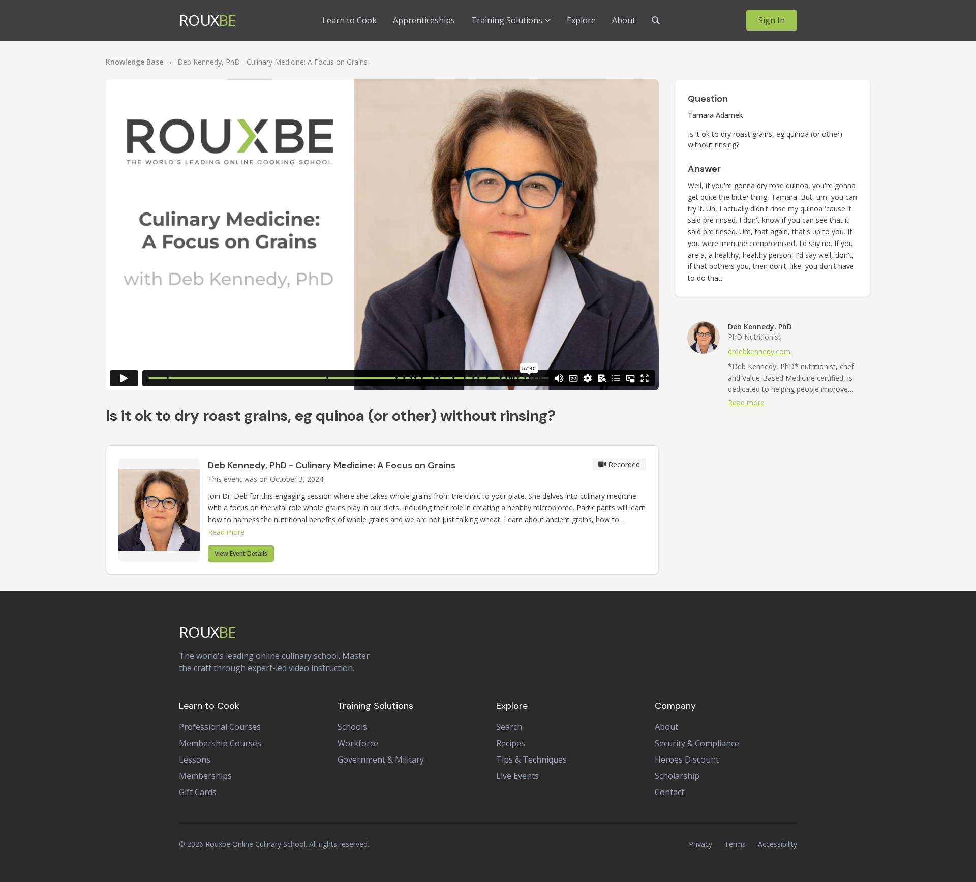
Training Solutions (506, 20)
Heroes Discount (687, 759)
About (623, 20)
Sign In (771, 20)
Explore (581, 20)
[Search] (656, 20)
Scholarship (677, 775)
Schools (352, 727)
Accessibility (777, 844)
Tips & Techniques (531, 759)
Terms (735, 844)
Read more (226, 532)
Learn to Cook (349, 20)
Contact (669, 792)
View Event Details (241, 553)
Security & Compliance (697, 743)
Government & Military (381, 759)
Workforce (358, 743)
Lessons (194, 759)
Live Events (517, 775)
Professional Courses (220, 727)
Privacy (700, 844)
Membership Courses (220, 743)
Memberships (205, 775)
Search (509, 727)
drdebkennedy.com (759, 351)
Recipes (510, 743)
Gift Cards (198, 792)
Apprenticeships (424, 20)
